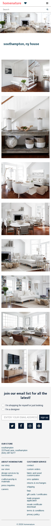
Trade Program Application (33, 499)
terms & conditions (35, 510)
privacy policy (33, 514)
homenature (12, 3)
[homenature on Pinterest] (39, 426)
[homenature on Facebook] (21, 426)
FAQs (29, 490)
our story (5, 465)
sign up (44, 417)
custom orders (33, 469)
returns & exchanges (36, 483)
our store (5, 469)
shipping (31, 487)
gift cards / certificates (37, 494)
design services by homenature (10, 474)
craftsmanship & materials (9, 480)
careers (4, 489)
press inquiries (8, 485)
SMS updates (33, 479)
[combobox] (25, 9)
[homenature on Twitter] (12, 426)
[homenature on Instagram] (30, 426)
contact (30, 465)
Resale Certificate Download (34, 505)
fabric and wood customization (34, 474)
